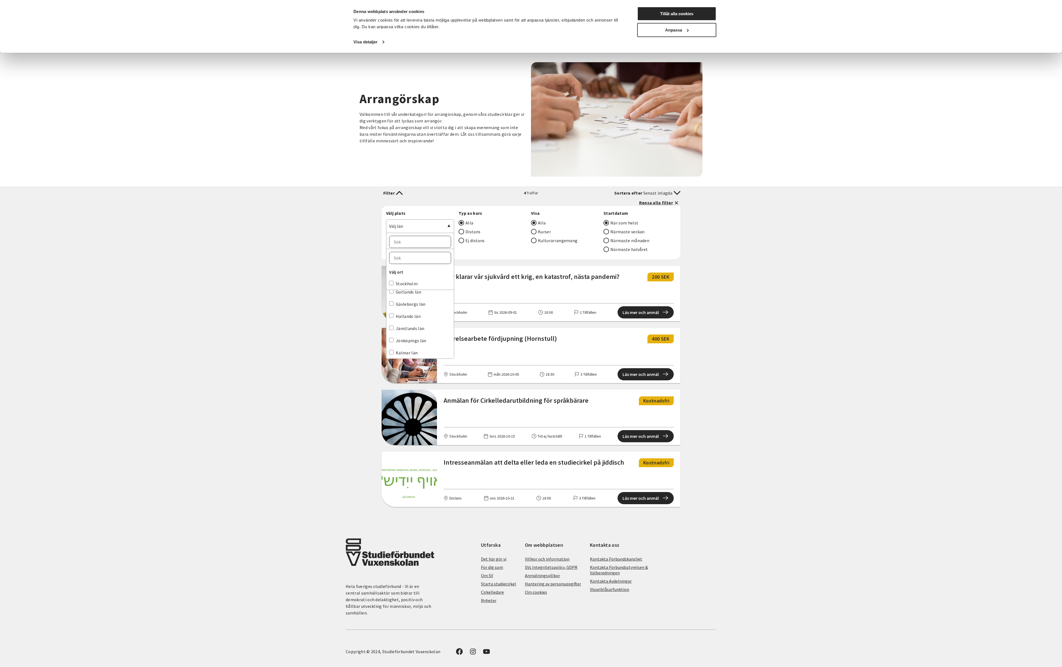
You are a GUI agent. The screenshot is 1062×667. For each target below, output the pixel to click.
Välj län (396, 226)
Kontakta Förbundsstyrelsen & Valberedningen (619, 570)
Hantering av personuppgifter (553, 584)
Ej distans (475, 240)
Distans (472, 231)
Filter (389, 193)
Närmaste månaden (629, 240)
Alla (469, 223)
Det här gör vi (493, 559)
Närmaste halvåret (629, 249)
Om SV (487, 575)
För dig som (492, 567)
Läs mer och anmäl (641, 312)
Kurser (544, 231)
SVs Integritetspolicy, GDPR (551, 567)
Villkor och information (547, 559)
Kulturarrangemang (557, 240)
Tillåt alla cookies (676, 13)
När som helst (624, 223)
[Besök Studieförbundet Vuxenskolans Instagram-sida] (473, 653)
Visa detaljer (365, 42)
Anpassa (673, 30)
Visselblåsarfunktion (609, 589)
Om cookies (536, 592)
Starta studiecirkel (498, 584)
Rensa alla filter (656, 202)
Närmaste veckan (627, 231)
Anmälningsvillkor (542, 575)
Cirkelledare (492, 592)
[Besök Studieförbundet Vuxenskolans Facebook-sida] (459, 653)
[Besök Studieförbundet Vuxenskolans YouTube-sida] (486, 653)
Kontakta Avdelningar (611, 581)
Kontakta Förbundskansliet (616, 559)
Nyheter (488, 600)
